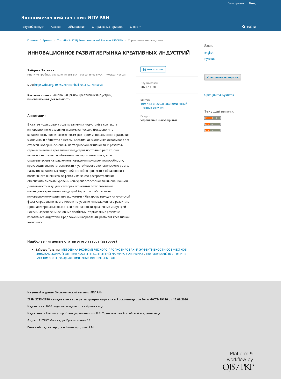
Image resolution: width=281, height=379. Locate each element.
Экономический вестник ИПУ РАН (65, 17)
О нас (134, 27)
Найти (251, 27)
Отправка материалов (107, 27)
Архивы (56, 27)
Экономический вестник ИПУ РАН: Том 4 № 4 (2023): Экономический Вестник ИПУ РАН (111, 256)
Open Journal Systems (219, 95)
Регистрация (236, 3)
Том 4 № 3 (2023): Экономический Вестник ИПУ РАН (90, 40)
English (209, 53)
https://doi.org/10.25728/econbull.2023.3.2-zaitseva (68, 85)
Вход (252, 3)
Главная (32, 40)
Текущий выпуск (32, 27)
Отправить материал (222, 77)
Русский (209, 59)
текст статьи (154, 69)
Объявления (76, 27)
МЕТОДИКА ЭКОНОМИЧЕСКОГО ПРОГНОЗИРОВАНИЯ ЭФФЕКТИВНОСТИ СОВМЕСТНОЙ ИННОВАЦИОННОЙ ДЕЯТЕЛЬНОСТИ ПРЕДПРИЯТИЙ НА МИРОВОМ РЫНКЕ (111, 252)
